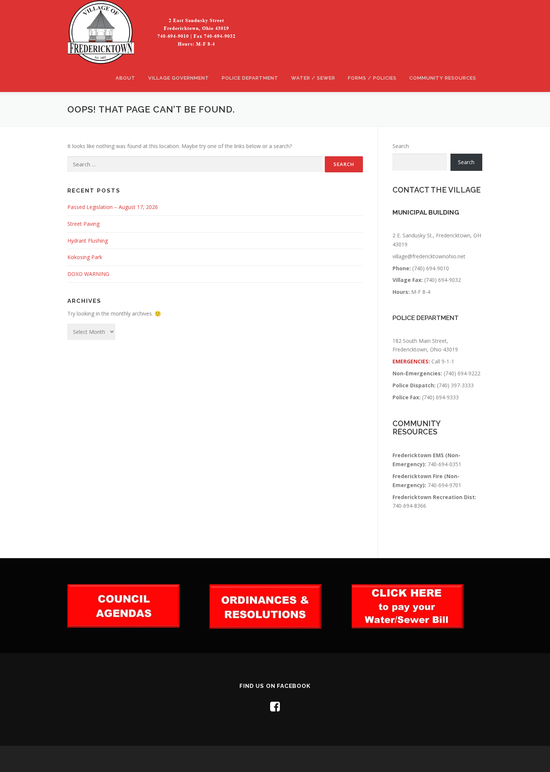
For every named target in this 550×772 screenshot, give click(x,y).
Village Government (178, 78)
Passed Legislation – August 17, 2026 (112, 206)
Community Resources (442, 78)
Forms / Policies (372, 78)
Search (400, 146)
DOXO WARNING (88, 273)
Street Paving (83, 223)
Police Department (250, 78)
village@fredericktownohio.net (428, 256)
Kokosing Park (84, 257)
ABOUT (125, 78)
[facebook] (275, 706)
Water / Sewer (313, 78)
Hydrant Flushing (87, 240)
